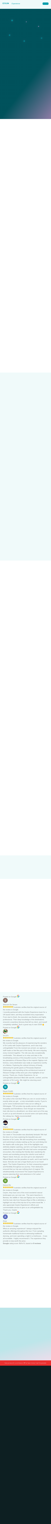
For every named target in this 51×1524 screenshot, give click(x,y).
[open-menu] (45, 3)
